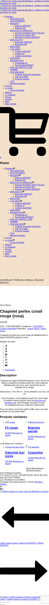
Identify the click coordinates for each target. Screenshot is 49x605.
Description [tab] (10, 370)
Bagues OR (20, 28)
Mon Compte (10, 104)
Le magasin (10, 95)
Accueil (8, 86)
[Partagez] (6, 602)
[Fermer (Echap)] (9, 602)
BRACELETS (16, 40)
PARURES (15, 58)
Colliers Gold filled (23, 56)
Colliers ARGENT (23, 51)
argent (30, 329)
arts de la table (21, 77)
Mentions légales (17, 83)
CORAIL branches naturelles (28, 74)
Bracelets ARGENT (23, 42)
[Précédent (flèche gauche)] (1, 604)
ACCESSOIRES (17, 21)
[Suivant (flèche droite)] (4, 604)
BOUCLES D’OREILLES (21, 31)
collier (43, 329)
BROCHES (15, 47)
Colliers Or (20, 54)
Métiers (8, 93)
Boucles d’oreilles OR (25, 35)
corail (2, 331)
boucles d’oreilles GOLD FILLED (29, 33)
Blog (7, 102)
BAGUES (14, 24)
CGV (12, 81)
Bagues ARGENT (23, 26)
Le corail (9, 88)
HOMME (14, 70)
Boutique (9, 17)
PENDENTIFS (16, 61)
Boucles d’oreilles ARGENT (27, 37)
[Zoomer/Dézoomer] (1, 602)
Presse (8, 97)
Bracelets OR (21, 44)
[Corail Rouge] (24, 7)
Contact (8, 99)
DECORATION (16, 72)
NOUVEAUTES (17, 19)
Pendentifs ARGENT (24, 65)
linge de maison (22, 79)
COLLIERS (15, 49)
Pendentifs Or (21, 63)
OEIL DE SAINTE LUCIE (21, 67)
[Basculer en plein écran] (4, 602)
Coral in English (17, 90)
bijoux (36, 329)
